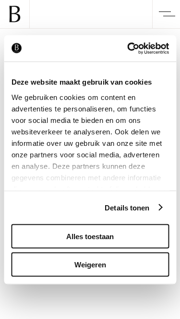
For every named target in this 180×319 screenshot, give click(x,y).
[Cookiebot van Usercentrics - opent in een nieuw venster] (128, 48)
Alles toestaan (90, 236)
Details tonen (127, 207)
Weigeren (90, 264)
